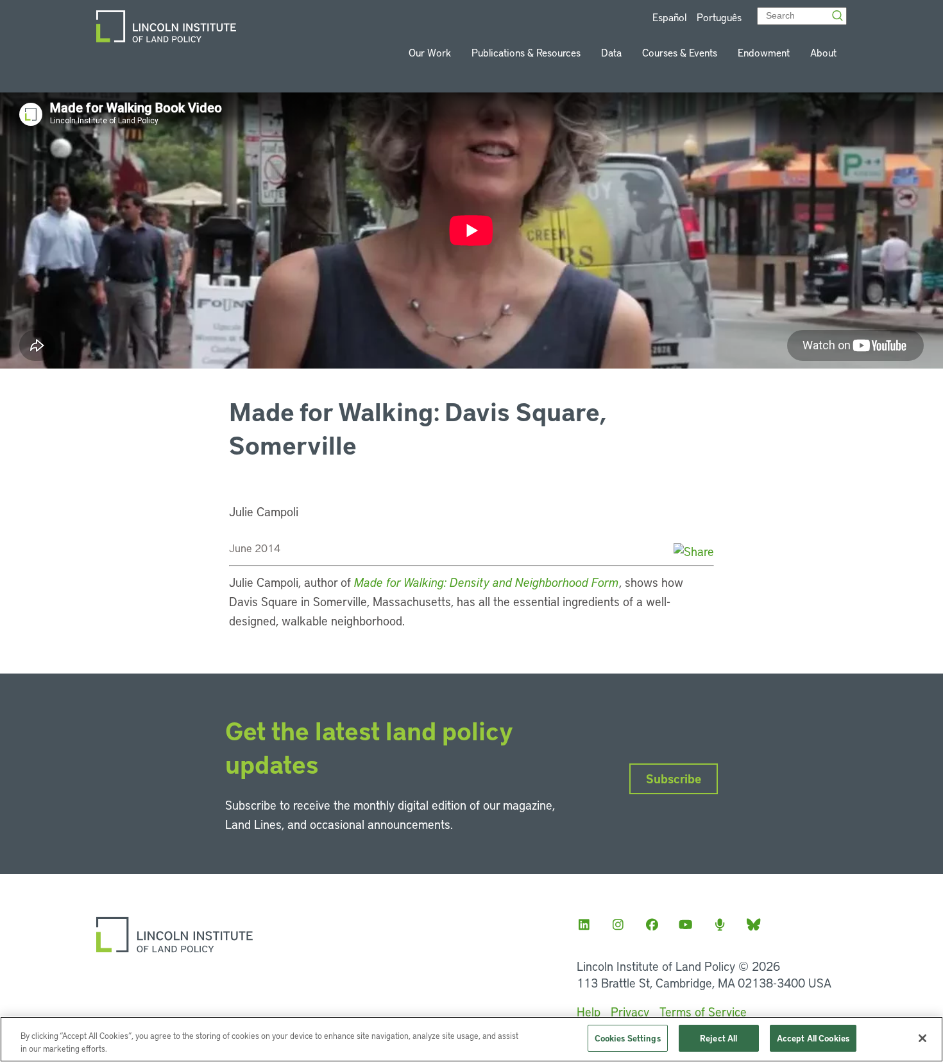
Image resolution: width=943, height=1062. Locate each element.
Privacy (630, 1012)
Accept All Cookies (813, 1037)
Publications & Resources (526, 52)
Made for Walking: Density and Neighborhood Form (486, 582)
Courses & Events (679, 52)
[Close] (922, 1038)
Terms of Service (703, 1012)
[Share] (694, 551)
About (823, 52)
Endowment (764, 52)
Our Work (430, 52)
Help (588, 1012)
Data (611, 52)
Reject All (718, 1037)
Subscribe (673, 778)
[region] (471, 1039)
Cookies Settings (628, 1037)
